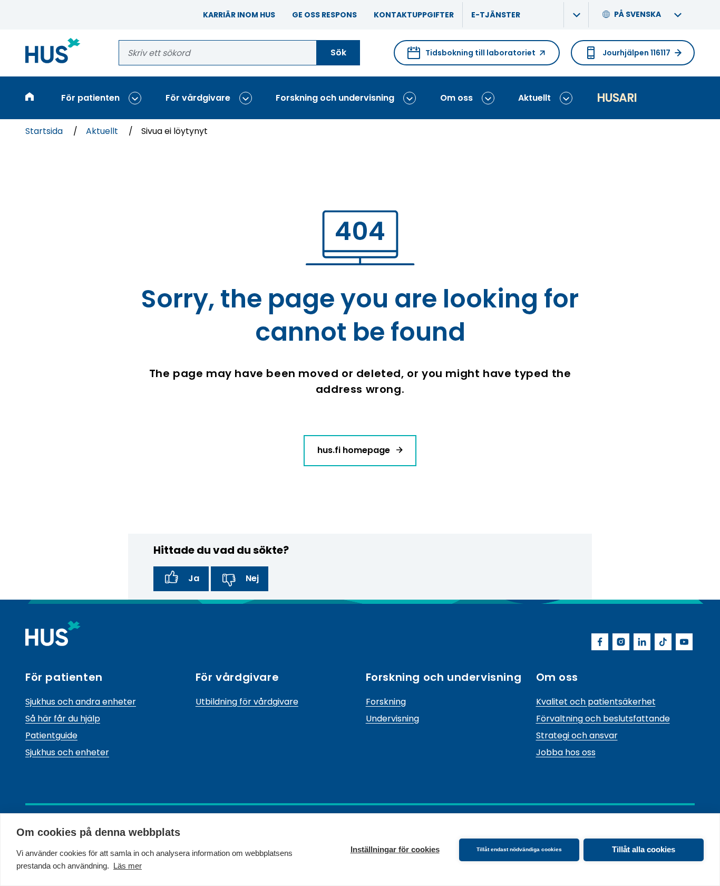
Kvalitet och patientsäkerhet (596, 702)
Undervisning (392, 718)
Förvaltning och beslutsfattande (603, 718)
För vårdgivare (198, 98)
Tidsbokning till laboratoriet (471, 56)
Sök (338, 52)
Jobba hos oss (566, 752)
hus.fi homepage (354, 450)
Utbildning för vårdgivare (247, 702)
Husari (617, 98)
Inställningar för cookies (395, 849)
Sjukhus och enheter (67, 752)
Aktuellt (534, 98)
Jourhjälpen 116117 (636, 52)
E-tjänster (495, 14)
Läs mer (127, 865)
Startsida (45, 131)
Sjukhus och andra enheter (80, 702)
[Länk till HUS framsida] (53, 52)
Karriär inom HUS (239, 14)
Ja (193, 578)
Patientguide (51, 735)
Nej (252, 578)
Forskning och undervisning (335, 98)
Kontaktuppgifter (414, 14)
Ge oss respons (324, 14)
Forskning (386, 702)
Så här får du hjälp (62, 718)
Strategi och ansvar (577, 735)
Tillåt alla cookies (643, 849)
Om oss (456, 98)
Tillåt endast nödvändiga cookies (519, 849)
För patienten (90, 98)
